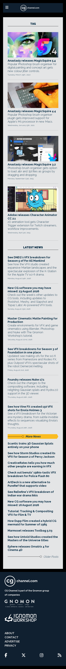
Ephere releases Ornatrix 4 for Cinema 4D (28, 548)
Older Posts (50, 556)
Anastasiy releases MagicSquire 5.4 (32, 60)
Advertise (12, 641)
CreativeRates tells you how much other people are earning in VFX (31, 464)
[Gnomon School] (19, 603)
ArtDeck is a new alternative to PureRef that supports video (29, 484)
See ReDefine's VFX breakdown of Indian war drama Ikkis (31, 493)
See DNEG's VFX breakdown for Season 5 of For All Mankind (29, 259)
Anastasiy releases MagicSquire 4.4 (32, 111)
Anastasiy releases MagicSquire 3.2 (32, 164)
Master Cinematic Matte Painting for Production (33, 320)
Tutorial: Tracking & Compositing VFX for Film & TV (30, 513)
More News (33, 436)
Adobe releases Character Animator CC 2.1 (32, 216)
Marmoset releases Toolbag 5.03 (30, 530)
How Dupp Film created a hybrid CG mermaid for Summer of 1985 (32, 522)
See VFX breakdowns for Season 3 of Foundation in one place (33, 350)
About (9, 633)
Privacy (10, 645)
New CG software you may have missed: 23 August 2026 (29, 289)
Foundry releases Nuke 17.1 (26, 379)
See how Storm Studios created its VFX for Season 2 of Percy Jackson (31, 455)
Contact (11, 637)
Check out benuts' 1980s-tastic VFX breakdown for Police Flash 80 (32, 474)
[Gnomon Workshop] (21, 618)
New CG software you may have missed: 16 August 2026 (29, 503)
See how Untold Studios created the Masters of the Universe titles (33, 538)
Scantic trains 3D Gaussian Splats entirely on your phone (30, 445)
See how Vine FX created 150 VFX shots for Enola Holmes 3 (30, 408)
